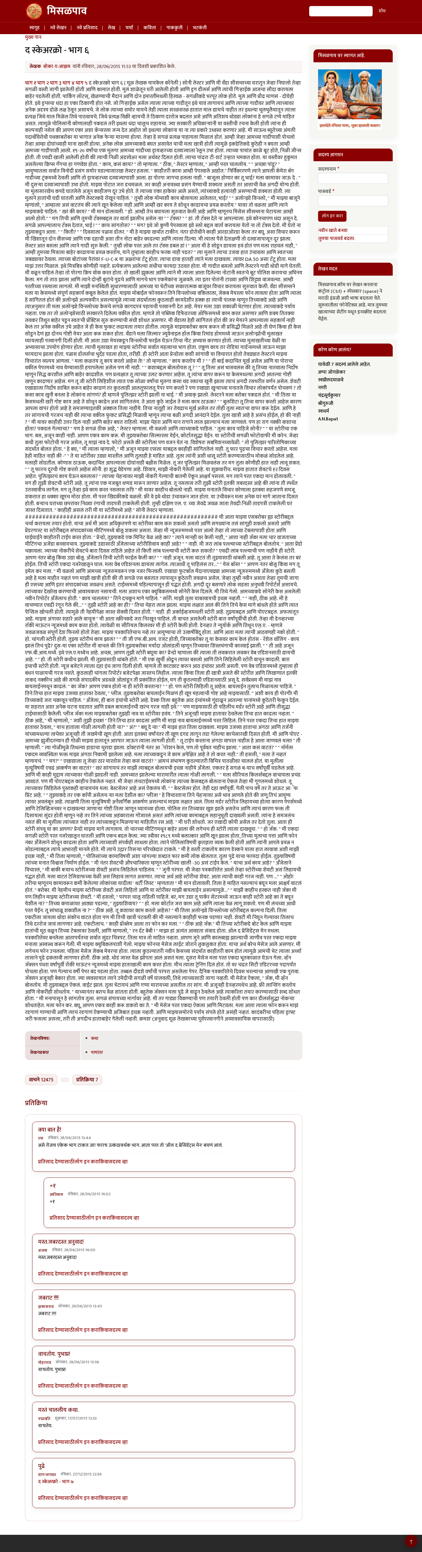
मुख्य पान (33, 37)
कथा (94, 1038)
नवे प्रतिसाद (87, 28)
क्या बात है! (49, 1130)
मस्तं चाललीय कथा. (58, 1410)
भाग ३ (56, 83)
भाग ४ (69, 83)
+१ (53, 1186)
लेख (111, 28)
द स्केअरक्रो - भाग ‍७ (56, 1482)
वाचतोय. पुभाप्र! (54, 1354)
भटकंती (200, 28)
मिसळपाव (67, 11)
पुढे (41, 1466)
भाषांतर (97, 1052)
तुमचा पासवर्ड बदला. (336, 239)
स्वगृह (34, 28)
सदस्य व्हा (118, 1162)
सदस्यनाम (327, 169)
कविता (150, 28)
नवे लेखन (58, 28)
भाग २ (43, 83)
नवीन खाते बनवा (333, 231)
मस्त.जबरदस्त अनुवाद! (61, 1242)
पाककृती (175, 28)
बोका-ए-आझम (56, 67)
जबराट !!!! (48, 1298)
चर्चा (129, 28)
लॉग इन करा (86, 1162)
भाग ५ (82, 83)
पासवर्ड (324, 191)
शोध (382, 11)
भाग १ (31, 83)
